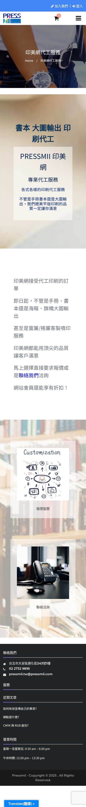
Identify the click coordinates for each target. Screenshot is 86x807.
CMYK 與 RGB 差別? (16, 725)
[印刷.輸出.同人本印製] (12, 21)
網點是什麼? (11, 717)
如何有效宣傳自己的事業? (20, 708)
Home (29, 60)
